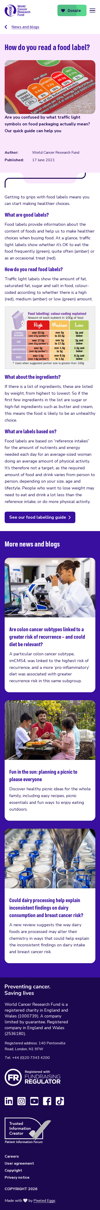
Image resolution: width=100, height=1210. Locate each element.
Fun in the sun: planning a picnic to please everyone (50, 760)
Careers (12, 1156)
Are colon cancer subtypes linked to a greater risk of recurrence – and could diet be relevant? (50, 625)
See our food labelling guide (37, 517)
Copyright (13, 1170)
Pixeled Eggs (44, 1200)
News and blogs (25, 26)
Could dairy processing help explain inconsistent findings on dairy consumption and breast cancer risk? (50, 896)
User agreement (19, 1163)
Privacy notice (17, 1177)
